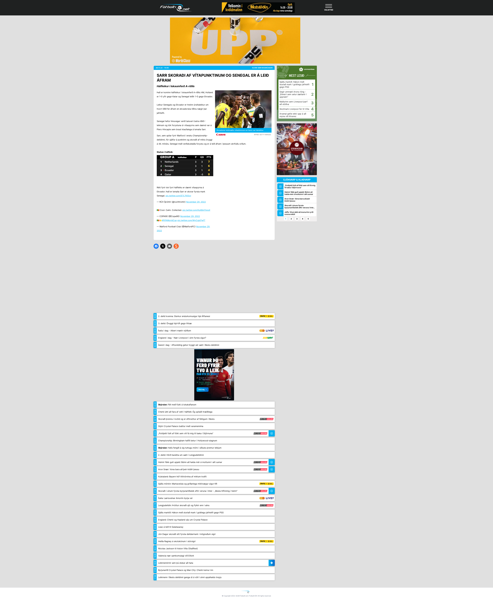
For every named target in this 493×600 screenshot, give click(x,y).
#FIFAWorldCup (169, 220)
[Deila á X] (162, 246)
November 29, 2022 (196, 202)
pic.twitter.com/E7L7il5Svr (178, 195)
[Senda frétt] (169, 246)
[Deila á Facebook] (156, 246)
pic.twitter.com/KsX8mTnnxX (196, 210)
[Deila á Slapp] (176, 246)
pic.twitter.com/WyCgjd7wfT (191, 220)
